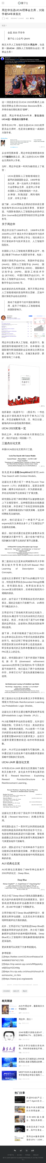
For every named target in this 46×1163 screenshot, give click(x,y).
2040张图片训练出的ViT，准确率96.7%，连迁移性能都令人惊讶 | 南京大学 (31, 1035)
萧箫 (20, 1039)
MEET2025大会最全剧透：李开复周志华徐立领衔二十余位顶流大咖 (31, 1075)
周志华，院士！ (26, 1019)
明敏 (20, 1052)
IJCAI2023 (6, 991)
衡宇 (20, 1013)
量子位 (32, 18)
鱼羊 (20, 1066)
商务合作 (36, 1155)
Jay (20, 1023)
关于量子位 (10, 1155)
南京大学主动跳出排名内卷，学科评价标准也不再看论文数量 (31, 1048)
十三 (7, 18)
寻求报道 (27, 1155)
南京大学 (16, 991)
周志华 (25, 991)
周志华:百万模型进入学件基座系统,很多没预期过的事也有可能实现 (31, 1062)
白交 (20, 1079)
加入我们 (19, 1155)
